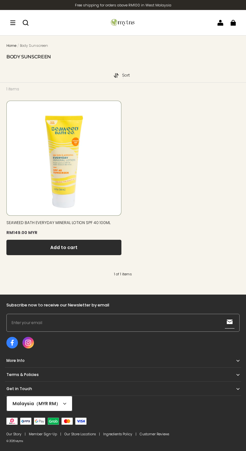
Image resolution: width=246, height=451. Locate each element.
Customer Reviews (154, 434)
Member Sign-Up (43, 434)
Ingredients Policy (117, 434)
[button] (12, 22)
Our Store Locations (80, 434)
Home (11, 45)
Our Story (13, 434)
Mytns (19, 441)
